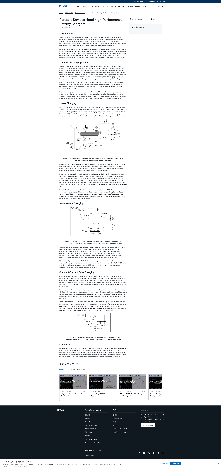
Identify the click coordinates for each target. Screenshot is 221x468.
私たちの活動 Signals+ (92, 425)
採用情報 (87, 418)
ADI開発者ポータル (119, 432)
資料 (114, 422)
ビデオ (73, 369)
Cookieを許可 (175, 463)
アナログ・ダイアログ (120, 429)
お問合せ (116, 415)
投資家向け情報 (90, 429)
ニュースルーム (90, 422)
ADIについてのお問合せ (92, 442)
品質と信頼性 (89, 432)
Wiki (114, 425)
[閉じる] (218, 463)
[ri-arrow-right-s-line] (163, 388)
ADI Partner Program (91, 439)
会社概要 (87, 415)
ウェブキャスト (81, 369)
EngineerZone (117, 418)
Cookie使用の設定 (163, 463)
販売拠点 (87, 435)
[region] (110, 463)
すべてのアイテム (64, 369)
